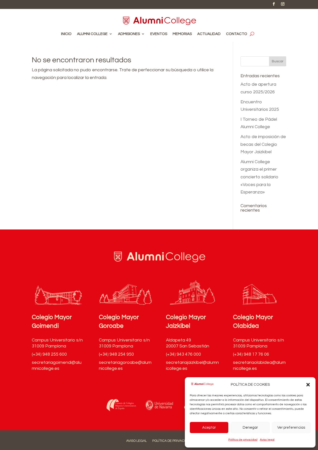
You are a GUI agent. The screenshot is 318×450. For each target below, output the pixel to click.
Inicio (66, 34)
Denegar (250, 427)
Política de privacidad (242, 439)
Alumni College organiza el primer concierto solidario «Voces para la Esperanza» (259, 176)
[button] (308, 384)
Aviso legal (267, 439)
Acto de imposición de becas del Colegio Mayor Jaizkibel (263, 144)
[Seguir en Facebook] (273, 3)
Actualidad (209, 34)
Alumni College (92, 34)
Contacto (236, 34)
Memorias (182, 34)
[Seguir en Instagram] (282, 3)
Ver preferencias (291, 427)
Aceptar (209, 427)
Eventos (158, 34)
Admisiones (129, 34)
